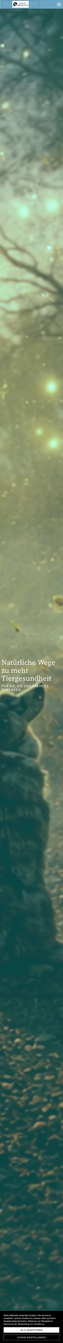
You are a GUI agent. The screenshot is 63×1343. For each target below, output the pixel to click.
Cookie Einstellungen (31, 1337)
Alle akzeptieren (31, 1330)
